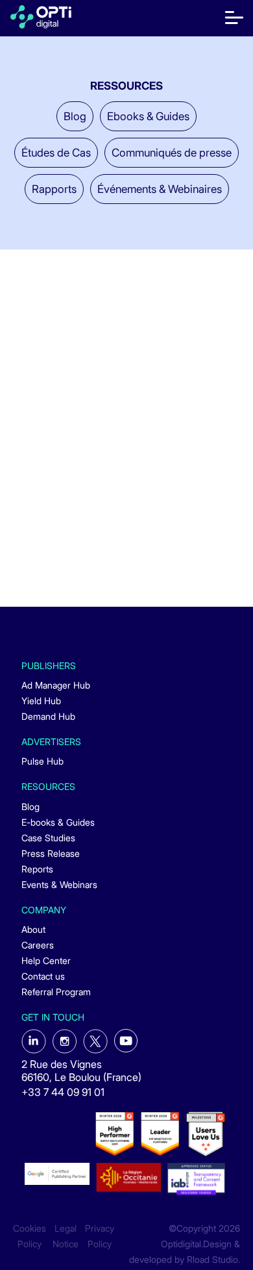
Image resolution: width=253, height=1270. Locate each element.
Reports (37, 868)
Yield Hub (41, 700)
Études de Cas (56, 152)
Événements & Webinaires (159, 189)
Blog (75, 116)
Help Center (46, 960)
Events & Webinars (59, 884)
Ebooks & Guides (148, 116)
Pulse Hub (42, 761)
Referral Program (56, 991)
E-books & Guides (58, 822)
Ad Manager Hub (55, 685)
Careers (37, 944)
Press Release (50, 853)
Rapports (54, 189)
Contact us (43, 976)
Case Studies (48, 837)
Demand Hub (48, 716)
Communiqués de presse (172, 152)
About (33, 929)
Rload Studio (212, 1259)
